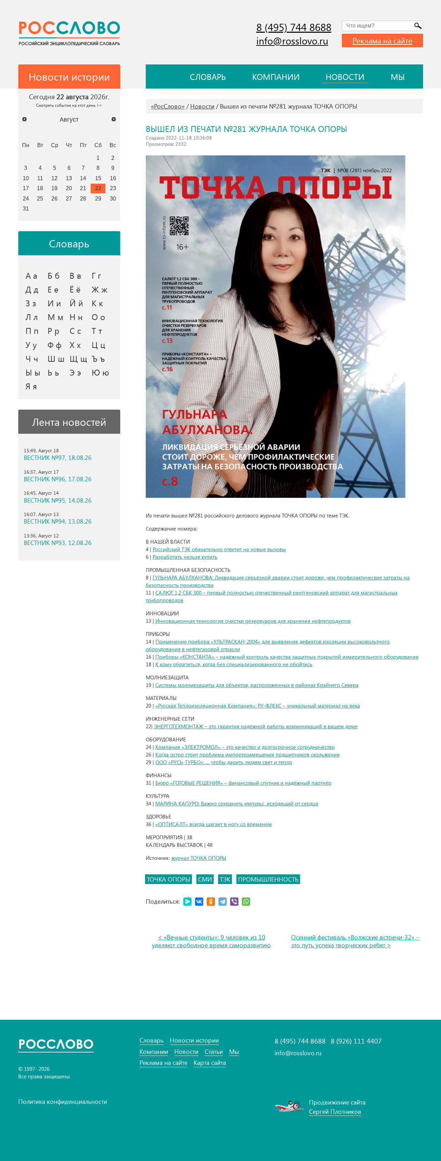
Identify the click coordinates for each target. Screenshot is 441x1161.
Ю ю (100, 372)
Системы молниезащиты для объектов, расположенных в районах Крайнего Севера (257, 684)
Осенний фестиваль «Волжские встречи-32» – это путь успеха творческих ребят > (355, 941)
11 (40, 178)
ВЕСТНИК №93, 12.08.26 (58, 543)
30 (113, 198)
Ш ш (56, 358)
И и (54, 302)
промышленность (268, 879)
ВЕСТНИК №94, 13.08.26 (58, 521)
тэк (225, 879)
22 (98, 188)
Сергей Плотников (335, 1111)
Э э (75, 372)
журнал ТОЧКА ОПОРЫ (198, 857)
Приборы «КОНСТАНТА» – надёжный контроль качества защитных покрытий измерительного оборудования (287, 656)
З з (30, 302)
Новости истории (194, 1040)
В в (75, 275)
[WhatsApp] (246, 901)
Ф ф (54, 344)
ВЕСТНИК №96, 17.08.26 (58, 479)
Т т (97, 330)
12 (54, 178)
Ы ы (32, 372)
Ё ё (75, 289)
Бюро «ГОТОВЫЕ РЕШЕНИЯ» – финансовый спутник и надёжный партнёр (243, 782)
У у (31, 344)
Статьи (214, 1052)
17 (26, 188)
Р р (53, 330)
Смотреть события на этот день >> (69, 105)
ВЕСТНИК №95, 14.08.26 (58, 500)
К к (97, 302)
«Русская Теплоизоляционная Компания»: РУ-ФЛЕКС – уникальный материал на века (257, 705)
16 (113, 178)
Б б (54, 275)
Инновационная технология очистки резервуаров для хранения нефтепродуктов (253, 620)
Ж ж (99, 289)
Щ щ (78, 358)
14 (83, 178)
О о (98, 316)
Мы (398, 76)
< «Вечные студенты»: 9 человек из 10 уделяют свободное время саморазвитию (211, 941)
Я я (31, 385)
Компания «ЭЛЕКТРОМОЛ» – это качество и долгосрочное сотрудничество (245, 746)
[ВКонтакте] (199, 901)
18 (40, 188)
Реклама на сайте (382, 40)
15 (98, 178)
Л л (31, 316)
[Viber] (234, 901)
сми (205, 879)
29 (98, 198)
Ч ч (31, 358)
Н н (76, 316)
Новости (345, 76)
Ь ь (53, 372)
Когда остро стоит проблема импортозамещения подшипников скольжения (247, 754)
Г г (96, 275)
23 (113, 188)
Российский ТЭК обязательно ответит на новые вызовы (219, 549)
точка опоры (168, 879)
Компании (276, 76)
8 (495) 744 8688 (293, 27)
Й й (76, 302)
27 (69, 198)
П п (32, 330)
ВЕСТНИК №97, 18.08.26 (58, 458)
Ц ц (98, 344)
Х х (75, 344)
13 (69, 178)
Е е (53, 289)
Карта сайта (210, 1063)
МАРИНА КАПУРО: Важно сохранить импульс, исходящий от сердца (236, 803)
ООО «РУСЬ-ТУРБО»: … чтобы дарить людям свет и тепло (223, 762)
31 (26, 208)
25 (40, 198)
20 (69, 188)
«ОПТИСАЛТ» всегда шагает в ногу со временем (213, 824)
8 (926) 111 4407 (356, 1040)
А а (31, 275)
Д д (31, 289)
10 (26, 178)
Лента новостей (69, 422)
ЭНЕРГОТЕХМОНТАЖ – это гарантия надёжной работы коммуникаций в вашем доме (256, 726)
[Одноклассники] (211, 901)
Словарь (208, 76)
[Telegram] (222, 901)
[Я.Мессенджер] (187, 901)
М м (55, 316)
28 (83, 198)
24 (26, 198)
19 (54, 188)
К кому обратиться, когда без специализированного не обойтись (233, 664)
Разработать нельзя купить (185, 556)
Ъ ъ (98, 358)
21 (83, 188)
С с (75, 330)
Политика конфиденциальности (62, 1101)
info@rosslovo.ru (292, 40)
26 (54, 198)
